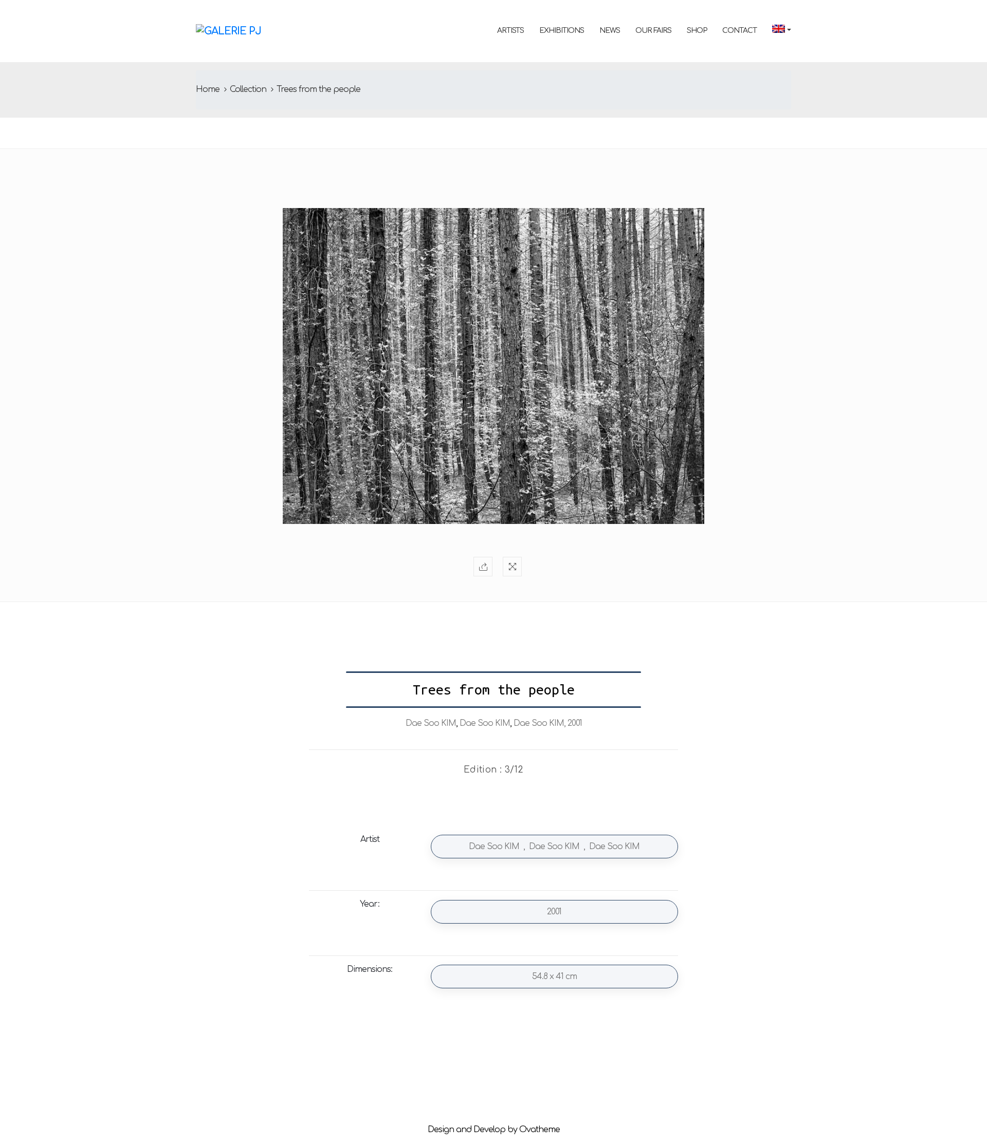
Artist (369, 839)
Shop (697, 30)
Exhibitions (561, 30)
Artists (510, 30)
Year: (369, 904)
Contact (739, 30)
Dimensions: (369, 969)
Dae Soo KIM (431, 723)
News (609, 30)
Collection (248, 89)
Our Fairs (653, 30)
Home (208, 89)
